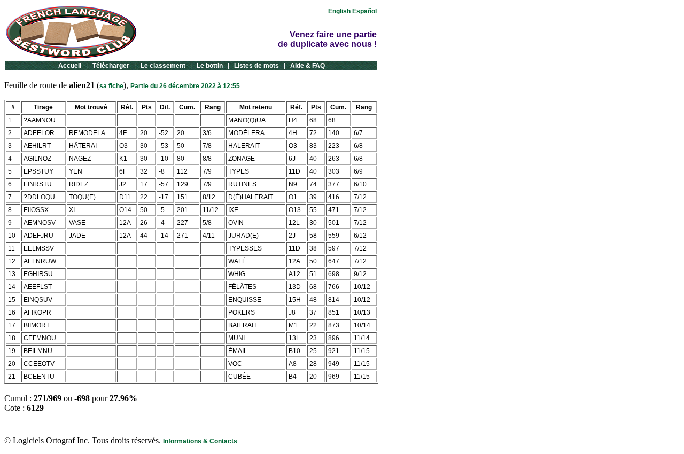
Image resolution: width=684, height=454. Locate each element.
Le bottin (210, 65)
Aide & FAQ (307, 65)
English (339, 11)
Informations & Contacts (200, 441)
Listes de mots (256, 65)
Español (364, 11)
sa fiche (111, 86)
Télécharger (110, 65)
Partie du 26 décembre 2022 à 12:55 (185, 86)
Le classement (163, 65)
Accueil (69, 65)
